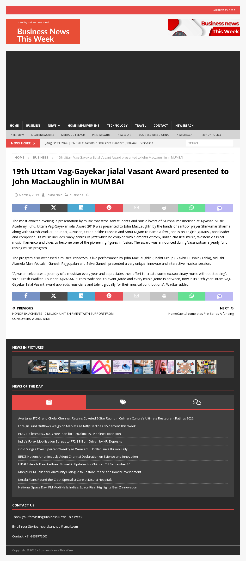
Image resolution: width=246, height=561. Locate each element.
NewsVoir (124, 134)
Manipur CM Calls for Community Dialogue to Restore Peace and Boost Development (79, 472)
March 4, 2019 (29, 195)
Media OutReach (73, 134)
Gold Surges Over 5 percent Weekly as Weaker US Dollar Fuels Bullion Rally (73, 449)
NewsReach (184, 125)
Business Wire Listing (154, 134)
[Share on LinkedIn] (81, 208)
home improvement (83, 125)
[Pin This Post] (109, 208)
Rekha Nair (54, 195)
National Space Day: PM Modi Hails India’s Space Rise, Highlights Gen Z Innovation (77, 487)
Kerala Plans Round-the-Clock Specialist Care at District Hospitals (65, 479)
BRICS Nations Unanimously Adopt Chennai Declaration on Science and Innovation (78, 456)
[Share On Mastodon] (219, 208)
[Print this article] (164, 208)
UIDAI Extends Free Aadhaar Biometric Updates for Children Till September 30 (74, 464)
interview (17, 134)
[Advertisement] (123, 84)
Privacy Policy (210, 134)
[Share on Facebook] (26, 208)
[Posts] (49, 402)
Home (14, 125)
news (52, 125)
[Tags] (123, 402)
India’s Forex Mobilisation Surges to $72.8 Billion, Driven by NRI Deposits (70, 441)
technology (117, 125)
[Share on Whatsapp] (191, 208)
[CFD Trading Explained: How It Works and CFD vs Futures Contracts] (37, 367)
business (33, 125)
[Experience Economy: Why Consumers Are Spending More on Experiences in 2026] (80, 367)
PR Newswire (101, 134)
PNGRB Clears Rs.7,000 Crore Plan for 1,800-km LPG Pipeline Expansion (69, 434)
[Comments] (197, 402)
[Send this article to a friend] (136, 208)
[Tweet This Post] (54, 208)
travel (140, 125)
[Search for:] (210, 143)
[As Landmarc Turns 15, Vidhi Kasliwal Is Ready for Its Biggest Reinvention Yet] (206, 367)
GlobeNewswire (42, 134)
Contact (161, 125)
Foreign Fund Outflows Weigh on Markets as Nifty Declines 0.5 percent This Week (77, 426)
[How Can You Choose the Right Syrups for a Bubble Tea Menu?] (164, 367)
